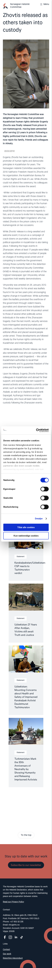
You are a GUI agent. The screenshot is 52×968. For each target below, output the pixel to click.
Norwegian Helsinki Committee (20, 6)
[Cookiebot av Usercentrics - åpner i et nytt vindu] (37, 430)
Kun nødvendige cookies (26, 535)
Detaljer (39, 518)
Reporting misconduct (13, 958)
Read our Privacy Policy (13, 902)
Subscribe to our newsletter (26, 865)
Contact (6, 949)
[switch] (44, 489)
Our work (7, 954)
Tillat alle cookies (26, 527)
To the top (26, 835)
